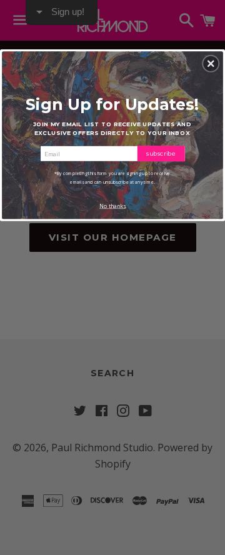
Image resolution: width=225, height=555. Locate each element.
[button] (210, 63)
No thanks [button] (112, 206)
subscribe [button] (161, 153)
